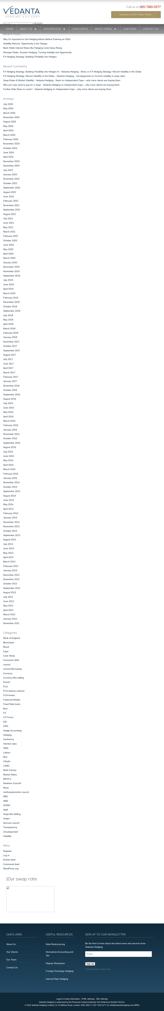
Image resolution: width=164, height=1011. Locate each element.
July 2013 (8, 544)
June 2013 (8, 548)
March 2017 (9, 372)
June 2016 (8, 407)
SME (5, 801)
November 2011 (11, 623)
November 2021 (11, 205)
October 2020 (10, 240)
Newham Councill (12, 783)
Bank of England (11, 638)
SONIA (6, 805)
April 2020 (8, 253)
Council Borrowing (12, 669)
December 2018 (11, 302)
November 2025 (11, 117)
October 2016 (10, 390)
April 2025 (8, 130)
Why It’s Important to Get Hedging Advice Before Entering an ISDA (36, 39)
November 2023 (11, 165)
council (6, 664)
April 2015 (8, 465)
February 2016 (10, 425)
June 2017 (8, 363)
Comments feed (11, 864)
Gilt (5, 721)
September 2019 (11, 275)
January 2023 (10, 174)
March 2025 (9, 135)
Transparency (10, 827)
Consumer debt (11, 660)
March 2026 (9, 113)
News (6, 787)
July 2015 (8, 451)
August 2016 (9, 399)
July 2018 (8, 315)
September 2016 (11, 394)
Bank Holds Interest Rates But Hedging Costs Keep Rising (32, 48)
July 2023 (8, 170)
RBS (5, 796)
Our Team (129, 29)
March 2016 (9, 421)
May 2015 (8, 460)
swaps (6, 818)
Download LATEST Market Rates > (136, 15)
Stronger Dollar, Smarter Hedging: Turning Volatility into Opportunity (37, 52)
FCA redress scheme (14, 691)
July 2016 (8, 403)
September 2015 (11, 443)
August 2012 (9, 592)
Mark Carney (9, 770)
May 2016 (8, 412)
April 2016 (8, 416)
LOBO (6, 765)
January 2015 (10, 478)
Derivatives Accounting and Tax (59, 954)
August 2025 (9, 121)
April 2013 (8, 557)
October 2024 (10, 148)
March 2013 (9, 561)
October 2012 (10, 583)
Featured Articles (11, 699)
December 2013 (11, 522)
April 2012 (8, 610)
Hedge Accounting (12, 730)
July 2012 (8, 597)
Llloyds (6, 761)
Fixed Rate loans (11, 704)
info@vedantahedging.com (121, 1005)
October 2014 (10, 487)
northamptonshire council (16, 792)
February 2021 (10, 236)
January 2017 (10, 381)
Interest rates (10, 743)
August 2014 (9, 495)
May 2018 (8, 319)
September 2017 (11, 350)
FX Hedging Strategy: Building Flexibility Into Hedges (30, 56)
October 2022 (10, 183)
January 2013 (10, 570)
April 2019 (8, 289)
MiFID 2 (7, 779)
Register (7, 851)
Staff (5, 809)
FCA (5, 686)
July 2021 (8, 218)
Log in (6, 855)
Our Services (52, 29)
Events (6, 682)
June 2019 (8, 284)
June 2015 (8, 456)
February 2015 (10, 473)
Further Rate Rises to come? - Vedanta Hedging (27, 89)
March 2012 (9, 614)
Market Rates (10, 774)
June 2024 (8, 152)
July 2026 (8, 104)
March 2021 (9, 231)
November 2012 (11, 579)
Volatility (7, 836)
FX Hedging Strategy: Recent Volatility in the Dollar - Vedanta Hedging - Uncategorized (47, 76)
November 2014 (11, 482)
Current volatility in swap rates (110, 76)
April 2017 (8, 368)
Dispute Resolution (55, 963)
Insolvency (8, 739)
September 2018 (11, 311)
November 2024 (11, 143)
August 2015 (9, 447)
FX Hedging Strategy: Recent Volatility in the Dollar (115, 71)
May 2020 (8, 249)
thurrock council (11, 823)
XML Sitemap (102, 999)
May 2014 (8, 504)
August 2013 (9, 539)
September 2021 (11, 209)
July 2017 (8, 359)
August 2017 (9, 355)
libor (5, 757)
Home (9, 29)
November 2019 (11, 271)
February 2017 (10, 377)
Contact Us (150, 29)
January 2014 (10, 517)
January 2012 (10, 618)
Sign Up (90, 964)
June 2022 (8, 196)
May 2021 (8, 227)
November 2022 (11, 178)
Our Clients (80, 29)
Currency (7, 673)
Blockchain (8, 642)
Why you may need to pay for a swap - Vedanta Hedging (31, 85)
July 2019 (8, 280)
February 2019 (10, 297)
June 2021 (8, 223)
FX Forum (8, 717)
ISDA (5, 748)
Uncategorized (10, 831)
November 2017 (11, 341)
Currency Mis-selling (13, 677)
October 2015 (10, 438)
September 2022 (11, 187)
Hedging (7, 735)
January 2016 (10, 429)
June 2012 (8, 601)
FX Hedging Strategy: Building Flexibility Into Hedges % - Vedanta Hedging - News (44, 71)
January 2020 (10, 262)
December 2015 (11, 434)
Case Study (9, 655)
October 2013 (10, 531)
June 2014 (8, 500)
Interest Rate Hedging (57, 979)
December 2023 (11, 161)
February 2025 (10, 139)
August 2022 (9, 192)
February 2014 (10, 513)
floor (5, 708)
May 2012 (8, 605)
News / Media (103, 29)
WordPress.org (10, 868)
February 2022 (10, 201)
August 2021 (9, 214)
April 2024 (8, 156)
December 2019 (11, 267)
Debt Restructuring (55, 944)
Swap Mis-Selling (11, 814)
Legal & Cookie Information (68, 999)
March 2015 (9, 469)
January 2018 (10, 337)
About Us (26, 29)
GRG (5, 726)
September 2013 (11, 535)
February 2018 (10, 333)
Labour (6, 752)
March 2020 (9, 258)
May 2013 (8, 553)
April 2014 (8, 509)
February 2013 (10, 566)
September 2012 (11, 588)
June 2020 (8, 245)
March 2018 (9, 328)
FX (4, 713)
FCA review (9, 695)
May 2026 (8, 108)
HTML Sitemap (88, 999)
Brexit (6, 647)
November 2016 (11, 385)
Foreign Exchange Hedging (60, 971)
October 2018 (10, 306)
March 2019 (9, 293)
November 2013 (11, 526)
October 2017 (10, 346)
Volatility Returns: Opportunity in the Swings (25, 43)
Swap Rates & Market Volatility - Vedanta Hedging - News (32, 80)
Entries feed (9, 859)
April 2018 (8, 324)
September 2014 (11, 491)
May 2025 (8, 126)
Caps (5, 651)
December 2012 (11, 575)
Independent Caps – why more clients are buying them (92, 80)
